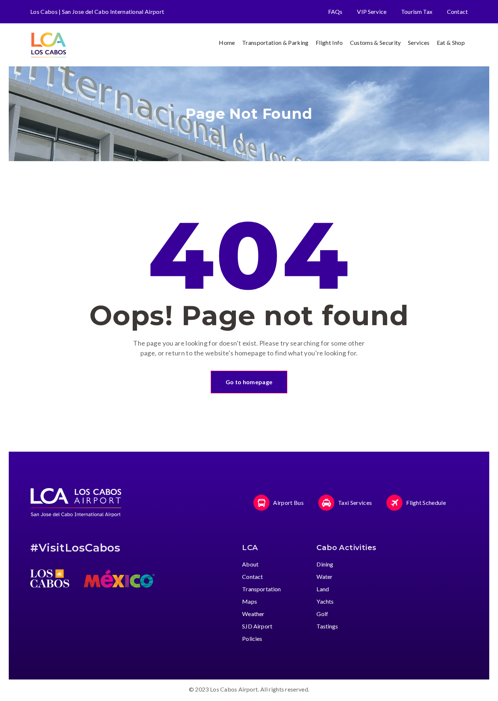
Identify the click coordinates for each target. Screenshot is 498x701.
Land (322, 588)
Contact (457, 11)
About (250, 564)
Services (419, 42)
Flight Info (329, 42)
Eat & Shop (451, 42)
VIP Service (371, 11)
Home (227, 42)
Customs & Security (375, 42)
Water (324, 576)
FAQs (335, 11)
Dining (324, 564)
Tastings (327, 626)
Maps (249, 601)
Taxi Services (355, 502)
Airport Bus (288, 502)
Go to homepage (249, 381)
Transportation (261, 588)
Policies (252, 638)
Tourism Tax (416, 11)
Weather (253, 613)
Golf (322, 613)
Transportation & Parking (275, 42)
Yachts (325, 601)
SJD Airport (257, 626)
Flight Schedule (426, 502)
